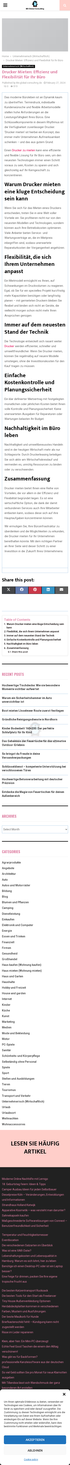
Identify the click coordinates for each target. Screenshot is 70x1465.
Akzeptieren (35, 1440)
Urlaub (6, 1107)
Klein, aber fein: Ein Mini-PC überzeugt (25, 1341)
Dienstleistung (11, 913)
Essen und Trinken (13, 936)
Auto (5, 879)
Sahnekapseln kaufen (15, 1215)
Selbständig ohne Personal (19, 1061)
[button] (64, 1394)
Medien (6, 1027)
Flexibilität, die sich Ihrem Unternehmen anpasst (33, 631)
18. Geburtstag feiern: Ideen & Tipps (24, 1184)
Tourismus (9, 1090)
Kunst (5, 1016)
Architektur (9, 873)
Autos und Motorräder (16, 885)
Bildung (7, 891)
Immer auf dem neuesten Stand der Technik (30, 635)
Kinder (6, 1004)
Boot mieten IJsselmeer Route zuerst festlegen (33, 710)
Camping (7, 907)
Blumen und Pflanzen (15, 902)
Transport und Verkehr (16, 1095)
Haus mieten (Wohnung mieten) (22, 970)
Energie (7, 930)
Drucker (9, 346)
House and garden (14, 993)
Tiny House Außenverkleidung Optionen (26, 1301)
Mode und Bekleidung (16, 1033)
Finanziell (8, 942)
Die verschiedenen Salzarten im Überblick (27, 1245)
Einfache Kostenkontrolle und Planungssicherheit (34, 639)
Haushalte (8, 982)
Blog (5, 896)
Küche (6, 1010)
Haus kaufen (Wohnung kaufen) (21, 964)
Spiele (6, 1067)
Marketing (8, 1021)
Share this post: (20, 651)
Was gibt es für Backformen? (20, 1356)
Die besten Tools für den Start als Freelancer (29, 1295)
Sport (5, 1073)
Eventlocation (10, 1240)
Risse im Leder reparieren (17, 1332)
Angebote (8, 868)
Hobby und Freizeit (14, 987)
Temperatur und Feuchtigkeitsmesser (25, 1234)
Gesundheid (10, 953)
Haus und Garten (12, 976)
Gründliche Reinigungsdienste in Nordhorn (29, 719)
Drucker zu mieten (23, 150)
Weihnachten (10, 1118)
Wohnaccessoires (13, 1124)
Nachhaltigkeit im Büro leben (22, 643)
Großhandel (9, 959)
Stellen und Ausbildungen (18, 1078)
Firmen (6, 947)
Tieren (6, 1084)
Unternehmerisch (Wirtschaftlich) (18, 66)
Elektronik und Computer (17, 925)
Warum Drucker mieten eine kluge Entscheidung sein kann (35, 626)
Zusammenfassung (18, 648)
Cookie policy (31, 1459)
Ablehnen (35, 1450)
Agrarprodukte (11, 862)
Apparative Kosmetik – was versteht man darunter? (33, 1210)
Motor (6, 1038)
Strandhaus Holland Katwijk (18, 1205)
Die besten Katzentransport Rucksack (25, 1290)
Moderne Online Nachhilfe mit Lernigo (25, 1178)
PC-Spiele (8, 1044)
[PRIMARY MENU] (5, 5)
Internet (7, 999)
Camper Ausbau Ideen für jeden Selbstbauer (29, 1189)
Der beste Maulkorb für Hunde (20, 1316)
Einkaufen (8, 919)
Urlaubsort (9, 1112)
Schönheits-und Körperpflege (21, 1055)
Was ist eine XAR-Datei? (16, 1250)
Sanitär (6, 1050)
